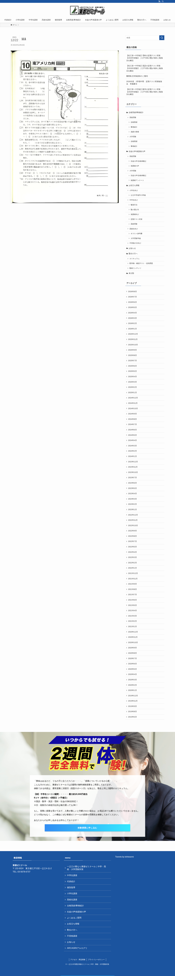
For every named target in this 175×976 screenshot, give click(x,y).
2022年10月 (133, 525)
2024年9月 (132, 414)
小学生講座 (72, 893)
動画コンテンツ (135, 268)
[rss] (159, 1)
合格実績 (134, 122)
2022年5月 (132, 547)
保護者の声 (135, 166)
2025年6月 (132, 366)
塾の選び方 (135, 210)
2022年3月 (132, 557)
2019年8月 (132, 711)
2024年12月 (133, 398)
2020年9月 (132, 648)
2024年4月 (132, 440)
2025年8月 (132, 355)
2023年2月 (132, 504)
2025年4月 (132, 376)
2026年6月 (132, 302)
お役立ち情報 (134, 185)
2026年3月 (132, 318)
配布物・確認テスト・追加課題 (141, 263)
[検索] (162, 1)
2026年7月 (132, 297)
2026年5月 (132, 307)
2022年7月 (132, 541)
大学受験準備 (136, 238)
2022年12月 (133, 515)
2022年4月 (132, 552)
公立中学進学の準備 (138, 195)
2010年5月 (132, 717)
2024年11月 (133, 403)
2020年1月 (132, 690)
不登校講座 (72, 936)
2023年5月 (132, 488)
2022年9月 (132, 531)
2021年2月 (132, 621)
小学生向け (134, 190)
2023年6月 (132, 483)
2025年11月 (133, 339)
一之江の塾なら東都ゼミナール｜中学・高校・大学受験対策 (86, 867)
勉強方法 (134, 205)
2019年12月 (133, 696)
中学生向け (134, 200)
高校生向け (134, 229)
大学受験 (133, 137)
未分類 (131, 273)
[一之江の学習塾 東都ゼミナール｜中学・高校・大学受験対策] (87, 10)
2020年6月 (132, 664)
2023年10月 (133, 472)
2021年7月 (132, 594)
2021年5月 (132, 605)
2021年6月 (132, 600)
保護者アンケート (137, 180)
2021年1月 (132, 626)
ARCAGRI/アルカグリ (77, 948)
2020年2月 (132, 685)
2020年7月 (132, 658)
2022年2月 (132, 563)
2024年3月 (132, 446)
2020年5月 (132, 669)
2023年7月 (132, 477)
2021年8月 (132, 589)
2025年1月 (132, 392)
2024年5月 (132, 435)
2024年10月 (133, 408)
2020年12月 (133, 632)
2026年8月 (132, 291)
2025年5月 (132, 371)
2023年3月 (132, 499)
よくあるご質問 (74, 918)
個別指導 (71, 887)
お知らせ (132, 248)
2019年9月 (132, 706)
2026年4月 (132, 313)
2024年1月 (132, 456)
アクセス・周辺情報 (77, 960)
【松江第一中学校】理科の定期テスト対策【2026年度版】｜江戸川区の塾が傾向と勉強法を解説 (144, 57)
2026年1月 (132, 329)
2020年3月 (132, 680)
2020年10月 (133, 642)
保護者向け (135, 214)
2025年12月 (133, 334)
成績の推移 (135, 132)
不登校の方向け (135, 243)
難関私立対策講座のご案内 (137, 76)
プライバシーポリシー (96, 960)
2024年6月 (132, 430)
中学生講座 (72, 875)
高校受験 (133, 117)
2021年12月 (133, 573)
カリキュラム (135, 259)
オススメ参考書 (136, 233)
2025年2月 (132, 387)
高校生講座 (72, 900)
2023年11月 (133, 467)
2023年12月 (133, 462)
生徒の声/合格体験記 (138, 161)
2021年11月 (133, 579)
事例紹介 (134, 127)
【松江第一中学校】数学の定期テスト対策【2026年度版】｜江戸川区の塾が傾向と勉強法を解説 (144, 91)
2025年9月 (132, 350)
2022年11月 (133, 520)
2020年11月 (133, 637)
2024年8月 (132, 419)
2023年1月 (132, 509)
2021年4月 (132, 610)
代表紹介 (71, 881)
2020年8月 (132, 653)
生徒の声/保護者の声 (137, 151)
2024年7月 (132, 424)
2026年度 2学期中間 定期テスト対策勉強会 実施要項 (144, 82)
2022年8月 (132, 536)
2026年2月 (132, 323)
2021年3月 (132, 616)
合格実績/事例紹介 (136, 112)
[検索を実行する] (161, 37)
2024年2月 (132, 451)
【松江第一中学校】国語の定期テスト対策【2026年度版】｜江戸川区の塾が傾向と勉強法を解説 (144, 68)
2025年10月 (133, 345)
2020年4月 (132, 674)
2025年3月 (132, 382)
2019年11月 (133, 701)
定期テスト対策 (136, 219)
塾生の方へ (133, 254)
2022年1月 (132, 568)
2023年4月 (132, 493)
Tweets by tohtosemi (124, 857)
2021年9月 (132, 584)
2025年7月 (132, 361)
